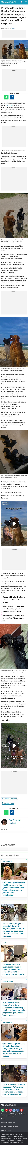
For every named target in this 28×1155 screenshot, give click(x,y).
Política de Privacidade (8, 1122)
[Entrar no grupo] (2, 1110)
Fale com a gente (6, 1130)
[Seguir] (10, 1110)
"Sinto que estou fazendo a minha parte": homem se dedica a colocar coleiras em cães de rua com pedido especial (13, 1089)
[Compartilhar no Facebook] (12, 97)
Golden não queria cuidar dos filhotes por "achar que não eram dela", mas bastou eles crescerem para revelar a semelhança (13, 888)
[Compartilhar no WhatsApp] (6, 97)
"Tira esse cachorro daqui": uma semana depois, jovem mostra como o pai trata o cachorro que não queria (13, 969)
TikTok (9, 105)
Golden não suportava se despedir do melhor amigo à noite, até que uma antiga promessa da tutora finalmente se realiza (13, 1049)
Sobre (3, 1119)
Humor (13, 28)
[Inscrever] (21, 1110)
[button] (22, 2)
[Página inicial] (9, 2)
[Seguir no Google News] (6, 1110)
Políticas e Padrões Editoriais (9, 1126)
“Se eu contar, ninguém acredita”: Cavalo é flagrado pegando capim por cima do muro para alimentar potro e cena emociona (13, 929)
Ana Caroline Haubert (8, 27)
